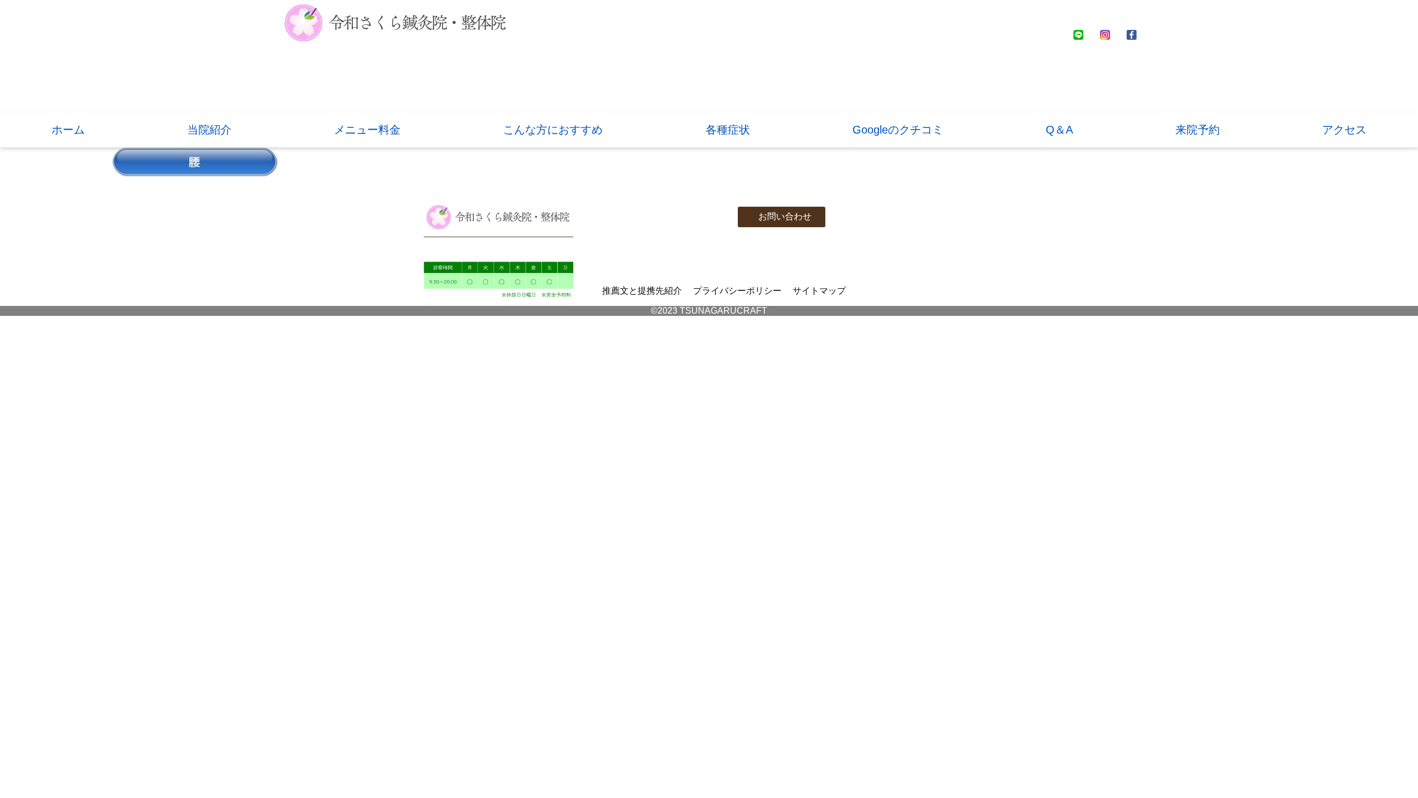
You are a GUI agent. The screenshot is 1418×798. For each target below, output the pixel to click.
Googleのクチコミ (897, 130)
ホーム (68, 130)
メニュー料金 (367, 130)
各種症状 (728, 130)
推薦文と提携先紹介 (642, 290)
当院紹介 (209, 130)
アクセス (1344, 130)
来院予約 (1197, 130)
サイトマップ (819, 290)
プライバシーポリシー (737, 290)
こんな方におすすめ (553, 130)
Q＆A (1059, 130)
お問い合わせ (784, 216)
